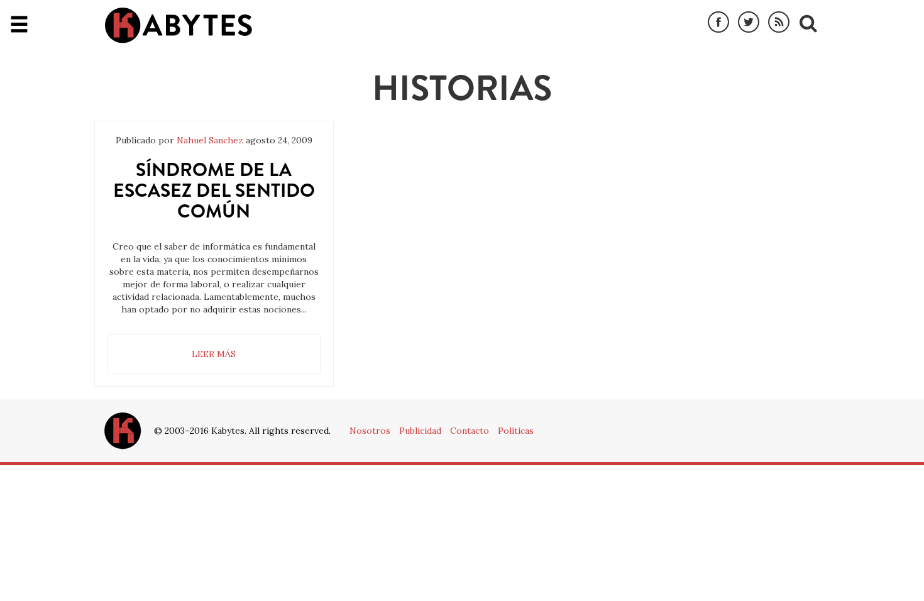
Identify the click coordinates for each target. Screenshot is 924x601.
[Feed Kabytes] (778, 23)
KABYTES (178, 25)
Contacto (469, 430)
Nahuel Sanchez (210, 140)
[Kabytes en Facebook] (718, 23)
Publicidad (420, 430)
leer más (214, 354)
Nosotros (369, 430)
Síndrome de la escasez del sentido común (214, 190)
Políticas (516, 430)
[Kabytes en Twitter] (748, 23)
